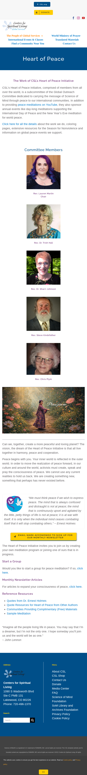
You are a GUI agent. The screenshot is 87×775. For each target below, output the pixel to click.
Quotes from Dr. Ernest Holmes (26, 600)
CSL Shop (58, 675)
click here (75, 586)
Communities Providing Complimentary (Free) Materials (42, 609)
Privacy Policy (61, 714)
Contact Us (59, 680)
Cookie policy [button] (67, 760)
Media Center (60, 688)
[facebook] (73, 18)
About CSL (59, 671)
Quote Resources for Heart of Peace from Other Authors (42, 605)
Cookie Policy (61, 718)
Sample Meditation (19, 613)
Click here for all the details (19, 124)
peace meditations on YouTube (37, 104)
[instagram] (78, 18)
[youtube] (83, 18)
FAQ (55, 692)
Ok (43, 772)
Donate (56, 684)
